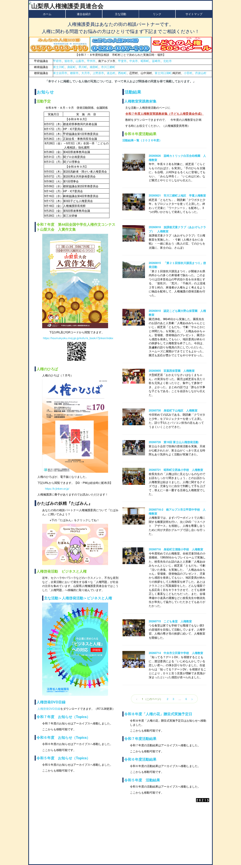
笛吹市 (68, 61)
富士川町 (58, 67)
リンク (157, 14)
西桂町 (122, 73)
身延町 (71, 67)
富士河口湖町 (163, 73)
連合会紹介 (84, 14)
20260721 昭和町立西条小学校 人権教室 (176, 470)
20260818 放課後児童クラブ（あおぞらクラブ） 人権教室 (177, 229)
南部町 (94, 67)
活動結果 (133, 92)
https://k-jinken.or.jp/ (57, 488)
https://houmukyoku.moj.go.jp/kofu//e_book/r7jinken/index (78, 338)
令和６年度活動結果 (140, 759)
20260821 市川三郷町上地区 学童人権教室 (177, 195)
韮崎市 (156, 61)
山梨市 (80, 61)
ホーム (47, 14)
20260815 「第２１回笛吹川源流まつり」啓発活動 (177, 265)
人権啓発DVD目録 (51, 701)
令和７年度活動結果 (140, 738)
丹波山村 (200, 73)
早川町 (83, 67)
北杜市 (167, 61)
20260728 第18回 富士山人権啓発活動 (173, 442)
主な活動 (120, 14)
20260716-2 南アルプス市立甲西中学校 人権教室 (177, 511)
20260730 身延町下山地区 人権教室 (173, 410)
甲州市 (91, 61)
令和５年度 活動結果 (142, 779)
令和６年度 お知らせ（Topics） (63, 737)
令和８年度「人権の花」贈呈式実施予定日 (158, 713)
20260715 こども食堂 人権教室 (170, 621)
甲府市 (57, 61)
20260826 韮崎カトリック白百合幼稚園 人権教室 (177, 158)
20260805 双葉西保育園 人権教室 (172, 371)
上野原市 (98, 73)
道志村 (111, 73)
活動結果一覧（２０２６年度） (142, 140)
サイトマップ (193, 14)
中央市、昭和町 (139, 61)
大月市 (85, 73)
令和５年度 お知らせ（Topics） (63, 757)
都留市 (74, 73)
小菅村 (188, 73)
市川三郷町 (108, 67)
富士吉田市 (60, 73)
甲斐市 (122, 61)
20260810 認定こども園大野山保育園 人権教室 (177, 313)
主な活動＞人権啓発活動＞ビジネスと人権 (78, 597)
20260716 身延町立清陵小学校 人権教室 (176, 549)
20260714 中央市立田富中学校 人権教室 (176, 653)
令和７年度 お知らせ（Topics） (63, 716)
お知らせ (45, 92)
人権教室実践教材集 (140, 101)
